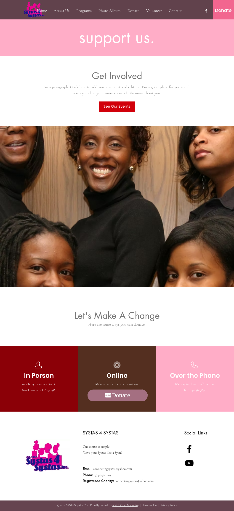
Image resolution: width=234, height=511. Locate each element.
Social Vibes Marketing (125, 505)
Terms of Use (149, 505)
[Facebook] (206, 10)
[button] (84, 10)
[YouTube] (189, 463)
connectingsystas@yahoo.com (112, 469)
